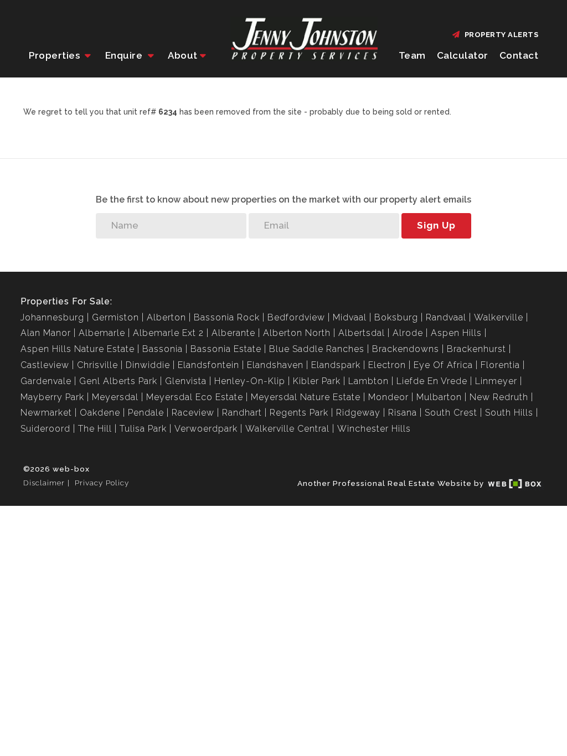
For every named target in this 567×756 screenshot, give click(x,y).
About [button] (183, 55)
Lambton (368, 381)
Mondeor (388, 397)
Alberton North (297, 333)
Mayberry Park (52, 397)
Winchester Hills (374, 428)
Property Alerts (500, 34)
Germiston (115, 317)
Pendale (146, 412)
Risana (402, 412)
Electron (387, 365)
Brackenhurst (476, 349)
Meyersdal (115, 397)
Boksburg (396, 317)
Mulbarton (439, 397)
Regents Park (299, 412)
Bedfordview (296, 317)
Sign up (436, 225)
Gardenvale (45, 381)
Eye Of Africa (443, 365)
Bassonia (162, 349)
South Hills (509, 412)
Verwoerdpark (206, 428)
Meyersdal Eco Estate (194, 397)
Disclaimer (44, 482)
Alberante (233, 333)
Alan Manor (45, 333)
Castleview (44, 365)
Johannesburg (52, 317)
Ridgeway (358, 412)
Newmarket (46, 412)
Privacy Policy (102, 482)
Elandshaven (275, 365)
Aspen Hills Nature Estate (77, 349)
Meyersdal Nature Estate (305, 397)
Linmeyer (496, 381)
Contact (519, 55)
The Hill (95, 428)
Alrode (408, 333)
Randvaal (446, 317)
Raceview (193, 412)
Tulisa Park (143, 428)
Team (412, 55)
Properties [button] (56, 55)
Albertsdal (361, 333)
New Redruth (499, 397)
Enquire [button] (125, 55)
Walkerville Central (287, 428)
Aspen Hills (456, 333)
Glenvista (186, 381)
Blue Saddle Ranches (316, 349)
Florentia (500, 365)
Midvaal (350, 317)
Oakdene (100, 412)
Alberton (166, 317)
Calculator (462, 55)
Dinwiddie (148, 365)
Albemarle (102, 333)
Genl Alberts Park (118, 381)
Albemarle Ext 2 (168, 333)
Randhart (242, 412)
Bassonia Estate (225, 349)
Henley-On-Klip (249, 381)
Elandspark (335, 365)
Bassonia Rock (227, 317)
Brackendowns (405, 349)
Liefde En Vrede (431, 381)
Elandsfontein (208, 365)
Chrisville (97, 365)
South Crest (451, 412)
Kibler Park (317, 381)
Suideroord (45, 428)
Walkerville (498, 317)
